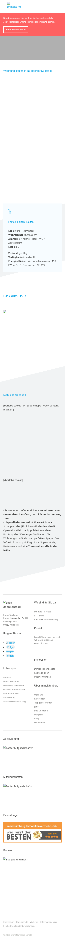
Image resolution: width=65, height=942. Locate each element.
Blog (36, 718)
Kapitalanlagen (41, 672)
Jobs (36, 706)
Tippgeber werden (43, 702)
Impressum (8, 922)
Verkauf (7, 677)
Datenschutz (22, 922)
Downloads (39, 722)
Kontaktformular (41, 643)
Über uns (38, 694)
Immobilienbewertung (14, 701)
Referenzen (39, 698)
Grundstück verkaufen (14, 689)
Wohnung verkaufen (13, 685)
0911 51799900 (45, 640)
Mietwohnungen (42, 676)
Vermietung (9, 697)
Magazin (38, 714)
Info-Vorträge (41, 710)
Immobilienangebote (44, 668)
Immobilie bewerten (16, 29)
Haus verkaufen (11, 681)
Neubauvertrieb (11, 693)
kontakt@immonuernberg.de (47, 637)
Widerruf (34, 922)
